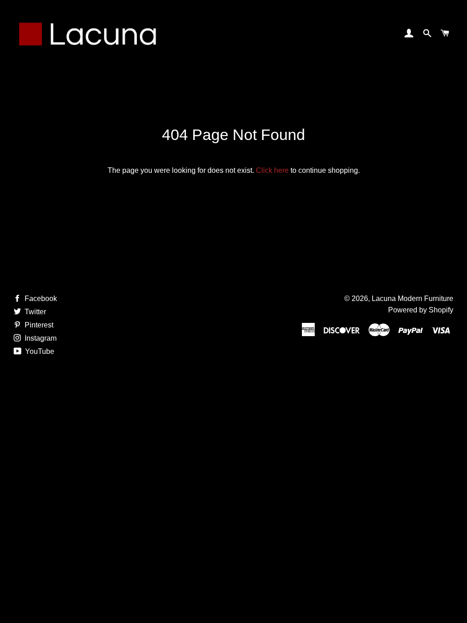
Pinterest (38, 325)
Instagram (40, 338)
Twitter (34, 312)
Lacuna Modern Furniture (412, 298)
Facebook (40, 298)
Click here (272, 170)
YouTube (38, 351)
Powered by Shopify (420, 310)
